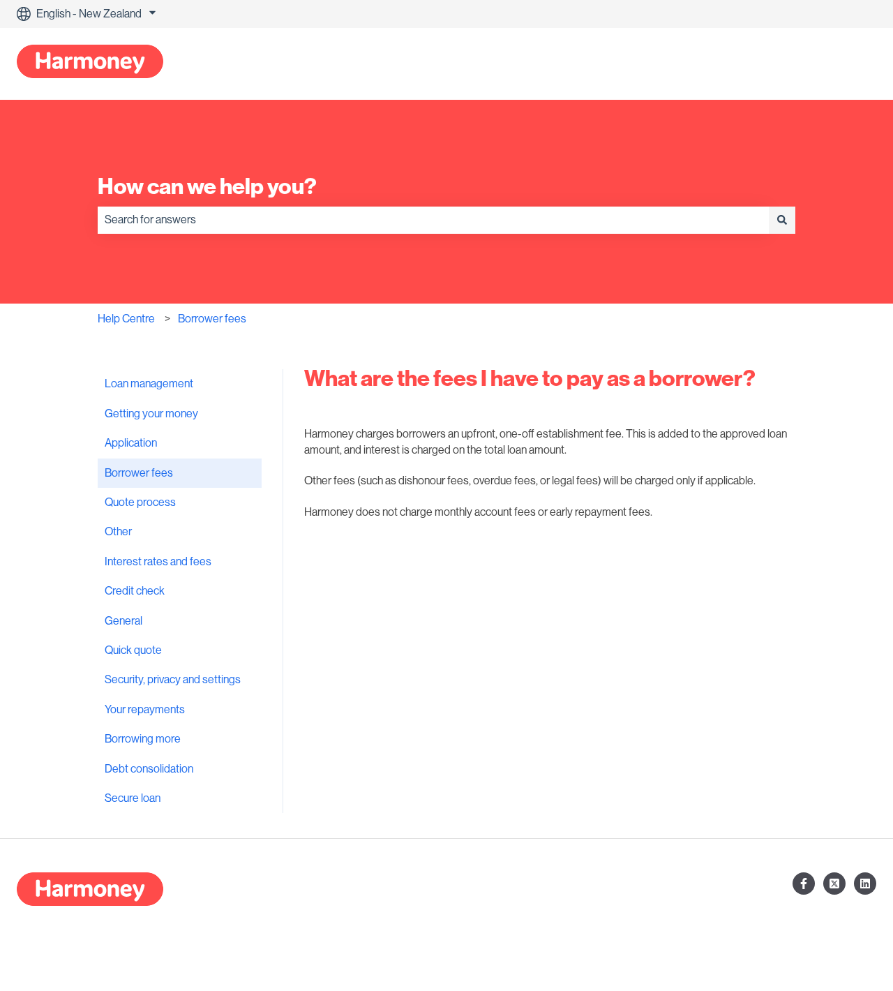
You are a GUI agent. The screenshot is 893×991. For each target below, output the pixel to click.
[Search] (782, 220)
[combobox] (433, 220)
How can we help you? (207, 186)
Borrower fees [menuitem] (139, 473)
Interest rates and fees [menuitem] (158, 561)
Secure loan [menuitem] (132, 798)
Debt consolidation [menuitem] (149, 769)
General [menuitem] (123, 621)
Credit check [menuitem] (135, 591)
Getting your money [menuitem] (151, 413)
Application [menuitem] (131, 443)
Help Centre (126, 319)
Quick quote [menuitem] (133, 650)
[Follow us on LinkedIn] (865, 883)
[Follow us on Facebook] (804, 883)
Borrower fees (212, 319)
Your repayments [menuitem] (145, 709)
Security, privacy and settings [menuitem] (173, 679)
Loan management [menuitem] (149, 383)
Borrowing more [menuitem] (143, 739)
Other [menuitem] (118, 531)
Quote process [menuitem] (140, 502)
